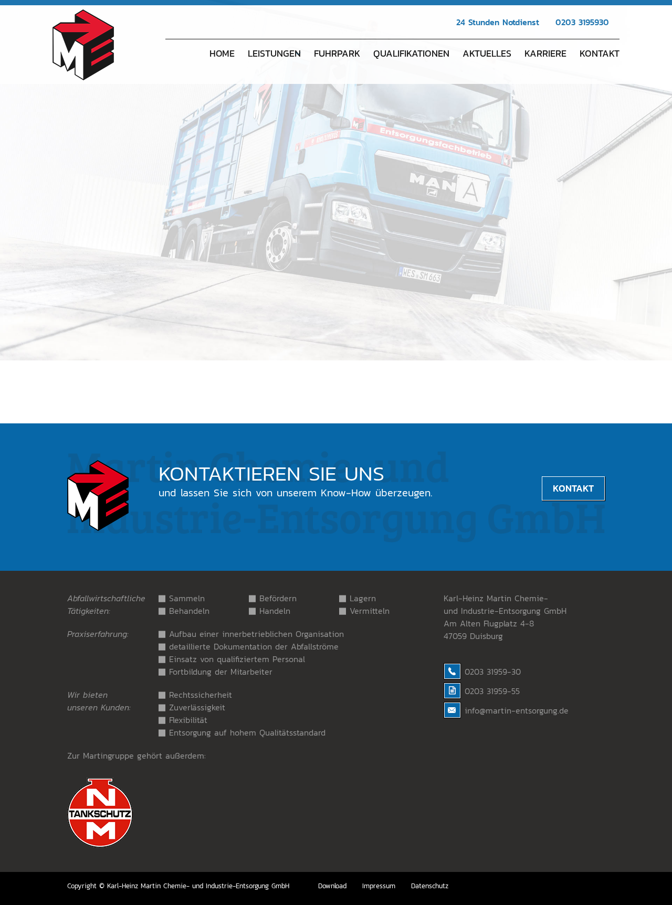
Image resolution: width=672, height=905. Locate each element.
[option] (336, 180)
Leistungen (274, 53)
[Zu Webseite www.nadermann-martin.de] (100, 844)
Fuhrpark (337, 53)
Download (332, 886)
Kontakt (600, 53)
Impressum (378, 886)
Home (222, 53)
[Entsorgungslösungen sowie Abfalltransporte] (83, 81)
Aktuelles (487, 53)
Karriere (545, 53)
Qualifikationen (411, 53)
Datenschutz (429, 886)
